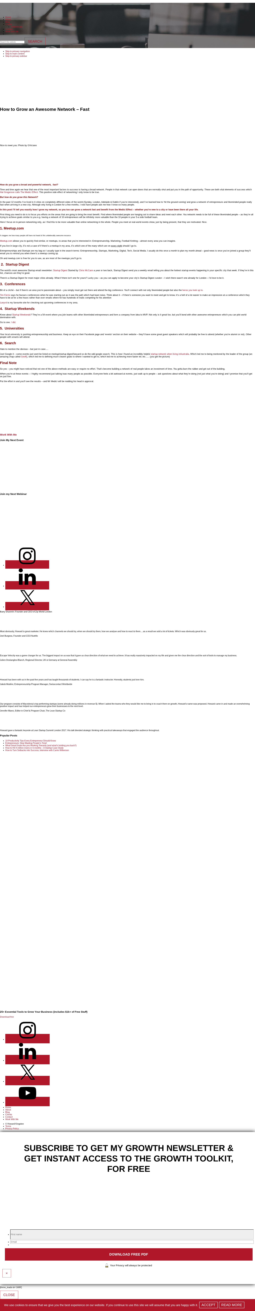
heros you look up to (192, 290)
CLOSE (9, 1295)
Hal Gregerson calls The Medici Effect (19, 192)
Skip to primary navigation (17, 51)
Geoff (23, 356)
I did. (13, 322)
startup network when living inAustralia (170, 354)
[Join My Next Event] (25, 489)
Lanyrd (3, 302)
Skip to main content (14, 54)
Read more (231, 1305)
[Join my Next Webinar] (25, 542)
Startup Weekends (21, 314)
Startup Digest (60, 270)
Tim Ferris (5, 295)
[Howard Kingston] (10, 10)
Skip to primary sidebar (16, 56)
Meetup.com (6, 241)
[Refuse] (247, 1306)
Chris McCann (86, 270)
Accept (208, 1305)
